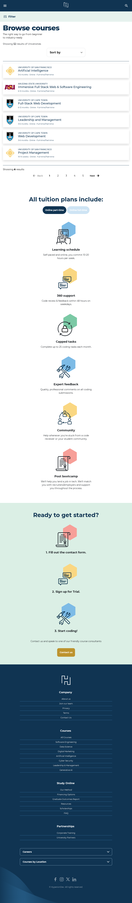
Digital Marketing (66, 751)
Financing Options (66, 794)
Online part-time (54, 210)
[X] (68, 879)
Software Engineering (66, 742)
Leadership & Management (66, 765)
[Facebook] (55, 879)
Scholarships (66, 808)
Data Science (66, 747)
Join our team (66, 703)
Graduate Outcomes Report (66, 799)
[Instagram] (62, 879)
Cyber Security (66, 760)
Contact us (66, 652)
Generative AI (66, 770)
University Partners (66, 837)
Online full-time (78, 210)
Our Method (66, 790)
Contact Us (66, 717)
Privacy (66, 708)
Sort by (55, 52)
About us (66, 699)
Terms (66, 713)
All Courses (66, 737)
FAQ (66, 813)
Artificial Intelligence (66, 756)
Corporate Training (66, 833)
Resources (66, 804)
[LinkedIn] (74, 879)
